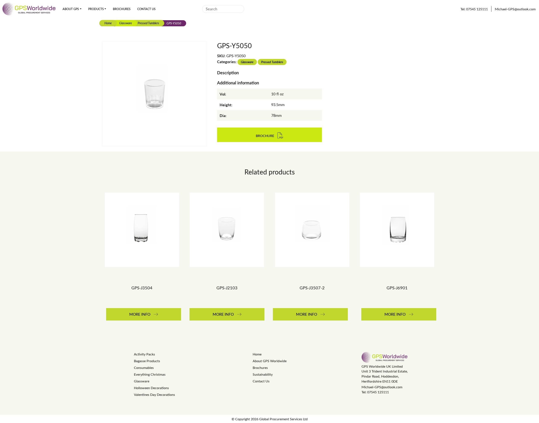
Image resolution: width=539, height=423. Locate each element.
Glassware (125, 23)
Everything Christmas (149, 374)
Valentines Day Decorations (154, 394)
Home (108, 23)
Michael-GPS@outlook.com (382, 387)
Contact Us (146, 9)
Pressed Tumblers (148, 23)
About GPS (71, 9)
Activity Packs (144, 354)
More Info (139, 314)
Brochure (265, 136)
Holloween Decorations (151, 388)
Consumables (144, 367)
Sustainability (263, 374)
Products (96, 9)
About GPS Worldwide (270, 361)
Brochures (122, 9)
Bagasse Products (147, 361)
